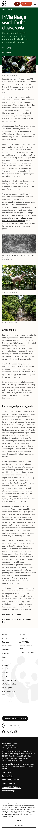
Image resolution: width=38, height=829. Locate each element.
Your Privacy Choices (10, 779)
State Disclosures (9, 783)
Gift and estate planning (27, 652)
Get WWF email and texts (14, 718)
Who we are (6, 638)
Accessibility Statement (11, 787)
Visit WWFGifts (24, 642)
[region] (19, 814)
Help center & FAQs (9, 680)
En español (6, 653)
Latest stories (7, 646)
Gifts (17, 4)
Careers (5, 673)
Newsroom (6, 657)
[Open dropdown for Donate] (30, 4)
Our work (5, 649)
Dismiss (19, 820)
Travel (4, 661)
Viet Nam (23, 100)
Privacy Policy (7, 776)
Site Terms (6, 772)
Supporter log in (10, 725)
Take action (6, 669)
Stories (10, 9)
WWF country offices (9, 684)
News (4, 9)
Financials (5, 642)
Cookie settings (8, 791)
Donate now (23, 638)
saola (12, 126)
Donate (24, 4)
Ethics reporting (7, 688)
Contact (5, 676)
